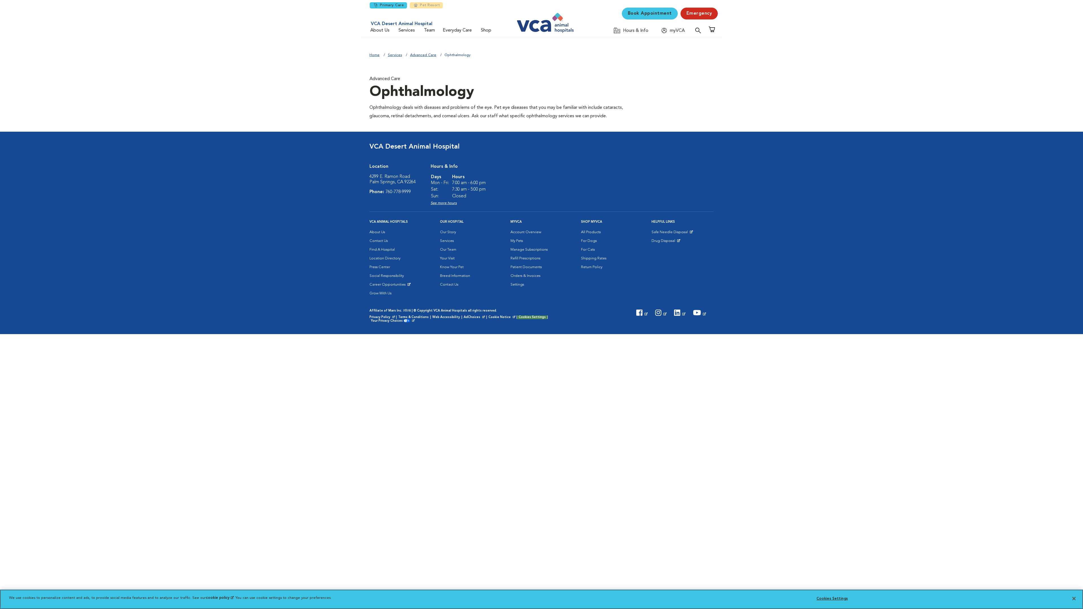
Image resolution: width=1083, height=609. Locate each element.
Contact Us (378, 241)
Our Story (448, 232)
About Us (379, 30)
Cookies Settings (532, 317)
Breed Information (455, 276)
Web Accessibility (446, 317)
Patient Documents (526, 267)
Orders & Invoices (525, 276)
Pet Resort (430, 5)
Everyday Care (457, 30)
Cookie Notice (502, 317)
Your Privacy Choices (388, 321)
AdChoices (474, 317)
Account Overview (525, 232)
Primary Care (392, 5)
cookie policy (220, 598)
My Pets (516, 241)
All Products (591, 232)
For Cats (588, 249)
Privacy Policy (382, 317)
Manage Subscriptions (529, 249)
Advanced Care (423, 55)
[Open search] (699, 30)
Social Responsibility (386, 276)
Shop (486, 30)
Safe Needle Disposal (670, 233)
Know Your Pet (452, 267)
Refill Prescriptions (525, 258)
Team (429, 30)
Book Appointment (650, 13)
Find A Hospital (382, 249)
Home (374, 55)
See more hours (444, 203)
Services (407, 30)
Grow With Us (380, 293)
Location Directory (384, 258)
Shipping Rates (593, 258)
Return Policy (591, 267)
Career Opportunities (388, 286)
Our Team (448, 249)
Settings (517, 284)
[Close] (1074, 598)
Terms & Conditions (413, 317)
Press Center (379, 267)
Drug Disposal (665, 242)
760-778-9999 (398, 192)
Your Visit (447, 258)
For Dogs (589, 241)
